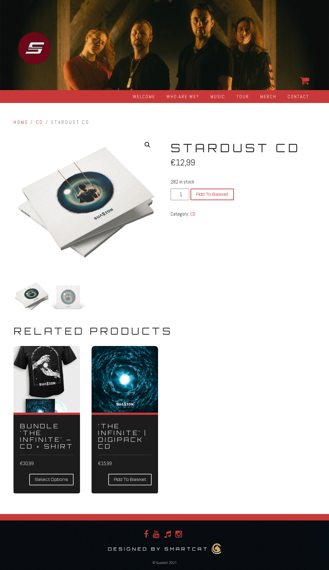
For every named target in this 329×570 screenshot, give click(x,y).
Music (217, 96)
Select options (51, 479)
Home (21, 122)
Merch (268, 96)
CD (39, 122)
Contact (298, 96)
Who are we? (182, 96)
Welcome (144, 96)
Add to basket (212, 194)
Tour (242, 96)
